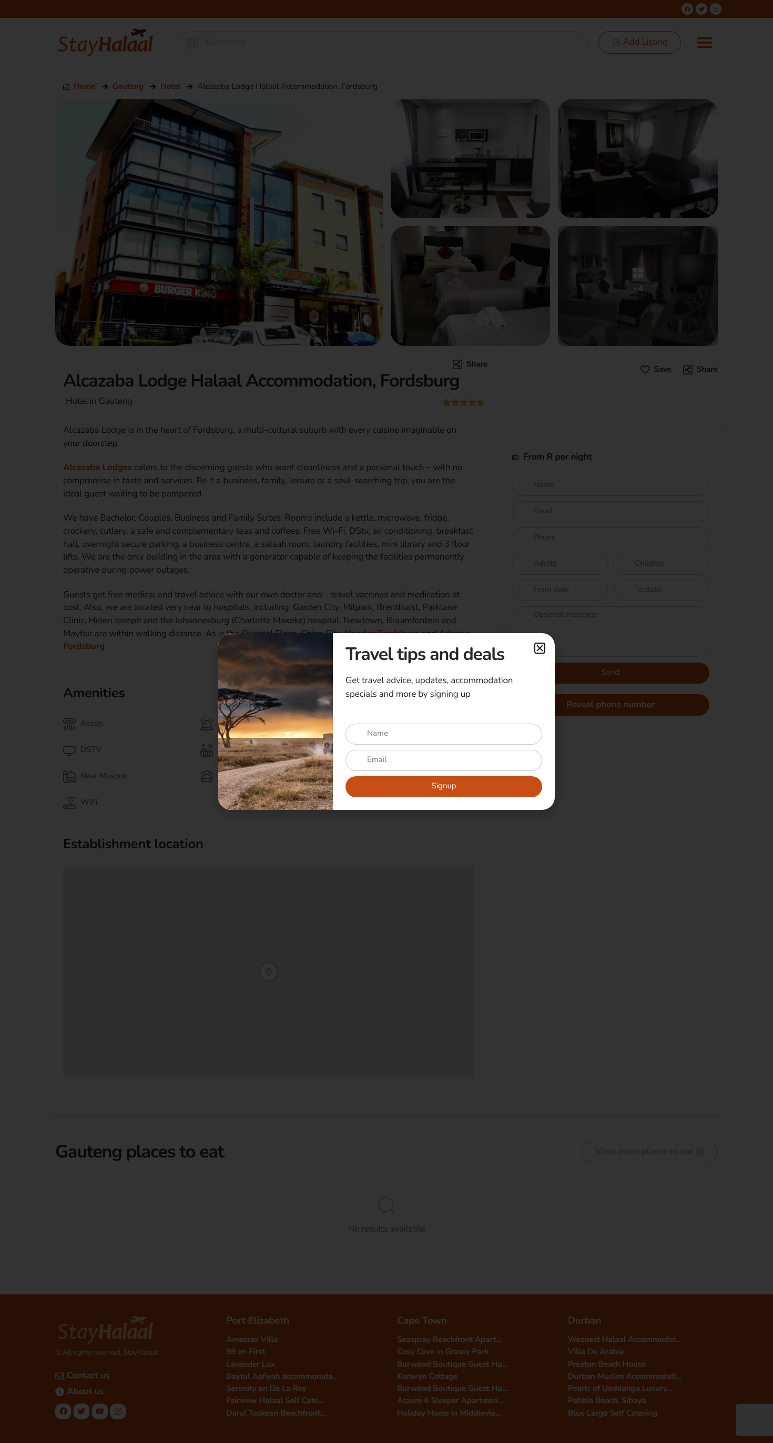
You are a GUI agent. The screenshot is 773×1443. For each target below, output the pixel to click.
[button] (539, 648)
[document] (386, 721)
